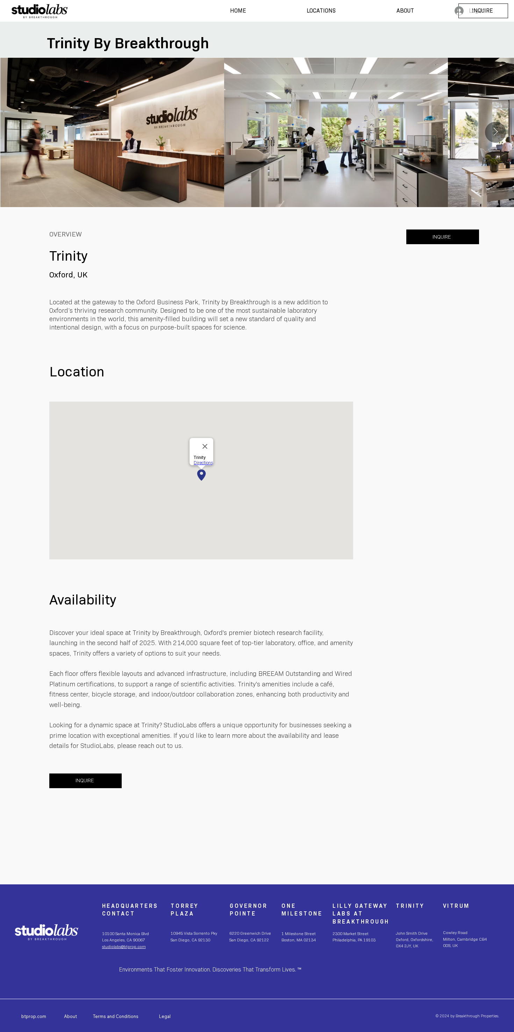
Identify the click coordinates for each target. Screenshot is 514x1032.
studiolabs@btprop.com (124, 946)
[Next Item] (495, 132)
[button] (321, 10)
